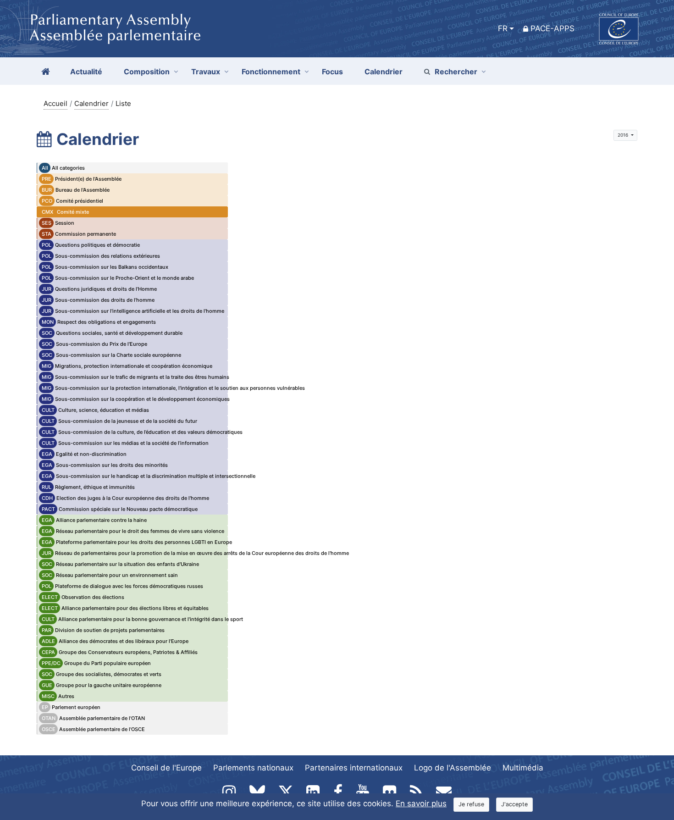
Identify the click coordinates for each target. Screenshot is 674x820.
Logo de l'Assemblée (452, 767)
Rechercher (456, 71)
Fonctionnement (271, 71)
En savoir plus (421, 803)
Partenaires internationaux (354, 767)
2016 (624, 135)
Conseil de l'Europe (166, 767)
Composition (147, 71)
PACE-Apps (552, 28)
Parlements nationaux (253, 767)
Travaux (205, 71)
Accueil (55, 103)
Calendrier (91, 103)
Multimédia (523, 767)
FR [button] (503, 28)
